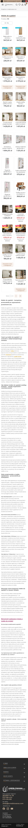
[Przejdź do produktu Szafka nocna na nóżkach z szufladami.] (7, 51)
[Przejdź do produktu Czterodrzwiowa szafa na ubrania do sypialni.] (20, 117)
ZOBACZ (25, 1)
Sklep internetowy (6, 825)
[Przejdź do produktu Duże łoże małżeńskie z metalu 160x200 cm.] (20, 209)
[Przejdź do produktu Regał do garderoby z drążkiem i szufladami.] (7, 163)
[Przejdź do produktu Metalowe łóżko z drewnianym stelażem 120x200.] (20, 228)
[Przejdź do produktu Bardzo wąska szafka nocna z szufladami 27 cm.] (7, 96)
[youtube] (12, 808)
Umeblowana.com (8, 9)
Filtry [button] (8, 23)
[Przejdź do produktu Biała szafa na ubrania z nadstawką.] (7, 31)
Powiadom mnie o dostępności (7, 87)
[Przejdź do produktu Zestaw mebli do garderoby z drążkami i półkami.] (20, 139)
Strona (7, 296)
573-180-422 (7, 797)
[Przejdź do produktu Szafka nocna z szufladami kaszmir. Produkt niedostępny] (7, 249)
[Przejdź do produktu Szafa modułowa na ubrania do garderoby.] (20, 163)
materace (8, 354)
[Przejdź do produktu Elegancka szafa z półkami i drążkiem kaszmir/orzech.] (7, 209)
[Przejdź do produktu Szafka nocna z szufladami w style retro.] (20, 186)
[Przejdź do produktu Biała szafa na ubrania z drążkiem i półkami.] (20, 51)
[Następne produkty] (16, 296)
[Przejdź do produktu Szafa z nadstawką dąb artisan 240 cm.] (20, 31)
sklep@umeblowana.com (13, 803)
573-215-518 (7, 799)
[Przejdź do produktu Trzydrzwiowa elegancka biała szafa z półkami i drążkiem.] (7, 117)
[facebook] (4, 808)
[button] (3, 5)
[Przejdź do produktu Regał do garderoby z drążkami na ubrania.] (7, 187)
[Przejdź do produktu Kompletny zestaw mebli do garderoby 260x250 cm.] (7, 139)
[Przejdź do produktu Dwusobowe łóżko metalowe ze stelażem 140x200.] (7, 228)
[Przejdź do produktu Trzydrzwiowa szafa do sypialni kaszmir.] (20, 248)
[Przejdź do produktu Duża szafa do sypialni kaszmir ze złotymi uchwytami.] (7, 274)
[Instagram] (8, 808)
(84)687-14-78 (8, 795)
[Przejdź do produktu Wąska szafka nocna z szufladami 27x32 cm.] (20, 96)
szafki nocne (17, 356)
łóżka (12, 351)
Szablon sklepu (20, 825)
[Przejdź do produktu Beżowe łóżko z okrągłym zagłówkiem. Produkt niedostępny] (7, 71)
